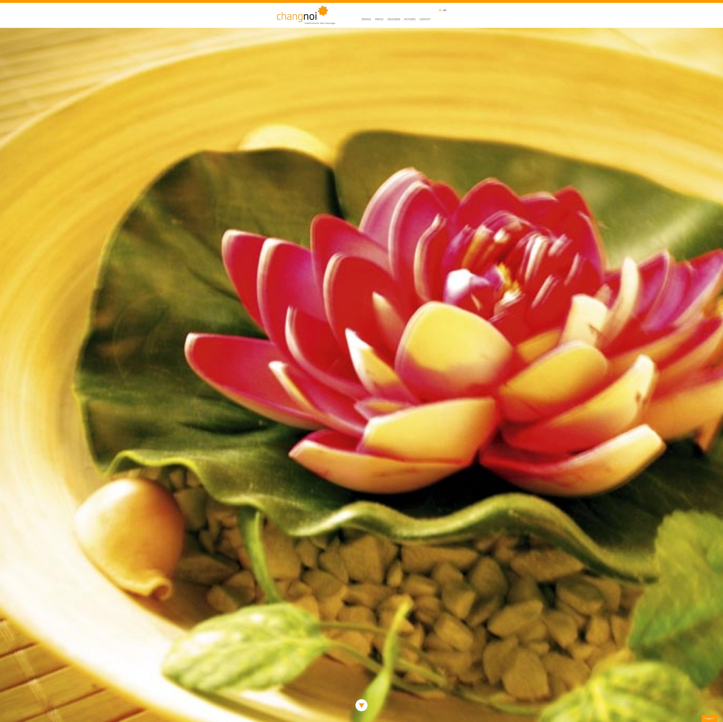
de (440, 10)
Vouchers (393, 19)
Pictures (410, 19)
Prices (379, 19)
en (444, 10)
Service (366, 19)
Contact (425, 19)
